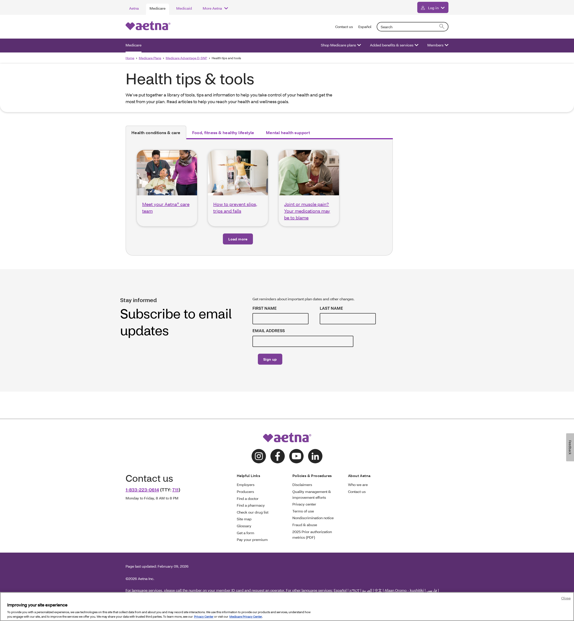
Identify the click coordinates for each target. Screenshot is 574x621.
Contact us (344, 26)
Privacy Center (203, 616)
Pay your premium (252, 539)
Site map (244, 518)
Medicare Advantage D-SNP (186, 58)
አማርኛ (354, 590)
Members (435, 45)
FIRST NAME (264, 308)
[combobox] (412, 26)
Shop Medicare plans (338, 45)
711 (175, 489)
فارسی (431, 590)
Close (566, 598)
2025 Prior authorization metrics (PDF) (312, 534)
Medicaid (184, 8)
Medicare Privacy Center (245, 616)
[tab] (156, 132)
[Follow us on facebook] (277, 456)
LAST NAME (331, 308)
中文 (378, 590)
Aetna (134, 8)
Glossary (244, 525)
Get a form (245, 532)
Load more (238, 239)
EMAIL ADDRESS (268, 330)
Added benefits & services (391, 45)
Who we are (358, 484)
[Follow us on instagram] (259, 456)
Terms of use (303, 511)
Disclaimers (302, 484)
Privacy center (304, 504)
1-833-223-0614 (142, 489)
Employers (245, 484)
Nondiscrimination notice (313, 517)
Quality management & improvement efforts (311, 494)
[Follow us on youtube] (296, 456)
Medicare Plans (150, 58)
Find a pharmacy (251, 505)
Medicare (157, 8)
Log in (433, 7)
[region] (287, 606)
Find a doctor (248, 498)
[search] (442, 26)
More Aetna (212, 8)
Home (130, 58)
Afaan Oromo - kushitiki (404, 590)
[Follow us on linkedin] (315, 456)
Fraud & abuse (304, 524)
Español (364, 26)
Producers (245, 491)
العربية (367, 590)
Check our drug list (252, 512)
